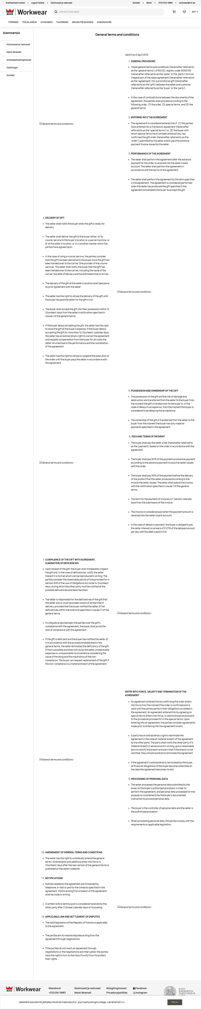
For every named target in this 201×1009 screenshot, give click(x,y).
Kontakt (136, 3)
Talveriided (62, 22)
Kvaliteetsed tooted (15, 3)
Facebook (141, 988)
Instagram (141, 992)
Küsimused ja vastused (61, 3)
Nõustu (174, 1002)
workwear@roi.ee (187, 3)
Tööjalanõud (29, 22)
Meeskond (55, 988)
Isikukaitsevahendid (82, 22)
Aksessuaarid (104, 22)
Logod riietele (37, 3)
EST (194, 11)
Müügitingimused (116, 988)
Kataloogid (12, 67)
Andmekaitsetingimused (19, 60)
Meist (149, 3)
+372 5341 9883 (165, 3)
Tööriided (13, 22)
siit (122, 1002)
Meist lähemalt (14, 52)
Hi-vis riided (47, 22)
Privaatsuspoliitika (116, 992)
